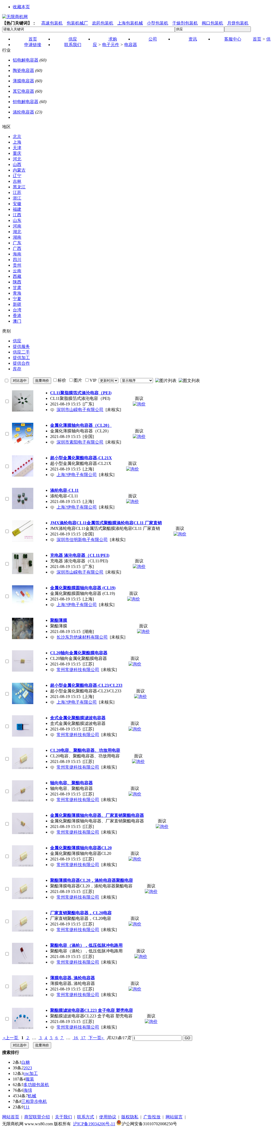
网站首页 (10, 1117)
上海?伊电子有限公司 (77, 474)
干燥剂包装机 (185, 23)
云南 (17, 271)
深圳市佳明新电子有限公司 (82, 539)
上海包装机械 (130, 23)
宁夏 (17, 299)
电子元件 (110, 44)
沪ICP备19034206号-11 (94, 1124)
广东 (17, 243)
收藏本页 (21, 7)
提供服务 (21, 346)
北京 (17, 136)
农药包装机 (102, 23)
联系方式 (85, 1117)
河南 (17, 226)
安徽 (17, 203)
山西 (17, 164)
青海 (17, 293)
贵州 (17, 265)
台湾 (17, 310)
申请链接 (32, 44)
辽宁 (17, 175)
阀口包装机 (212, 23)
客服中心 (232, 39)
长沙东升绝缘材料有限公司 (82, 637)
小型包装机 (157, 23)
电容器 (130, 44)
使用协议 (107, 1117)
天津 (17, 147)
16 (76, 1037)
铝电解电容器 (25, 60)
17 (83, 1037)
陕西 (17, 282)
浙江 (17, 198)
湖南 (17, 237)
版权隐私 (129, 1117)
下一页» (96, 1037)
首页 (257, 39)
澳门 (17, 321)
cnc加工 (30, 1073)
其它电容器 (23, 91)
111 (26, 1107)
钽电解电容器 (25, 101)
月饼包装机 (237, 23)
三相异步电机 (34, 1101)
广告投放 (151, 1117)
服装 (30, 1079)
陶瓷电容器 (23, 70)
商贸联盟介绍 (37, 1117)
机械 (32, 1096)
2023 (27, 1068)
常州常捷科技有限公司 (78, 669)
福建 (17, 209)
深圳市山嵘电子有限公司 (80, 409)
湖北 (17, 231)
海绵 (27, 1090)
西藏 (17, 276)
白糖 (25, 1062)
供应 (17, 341)
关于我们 (63, 1117)
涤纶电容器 (23, 112)
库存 (17, 369)
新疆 (17, 304)
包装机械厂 (77, 23)
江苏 (17, 192)
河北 (17, 159)
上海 (17, 142)
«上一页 (10, 1037)
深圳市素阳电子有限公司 (80, 442)
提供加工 (21, 357)
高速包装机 (52, 23)
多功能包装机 (36, 1084)
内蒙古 (19, 170)
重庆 (17, 153)
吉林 (17, 181)
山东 (17, 220)
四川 (17, 259)
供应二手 (21, 352)
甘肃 (17, 287)
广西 (17, 248)
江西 (17, 215)
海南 (17, 254)
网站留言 (174, 1117)
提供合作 (21, 363)
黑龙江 (19, 187)
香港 (17, 315)
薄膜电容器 (23, 81)
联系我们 (72, 44)
